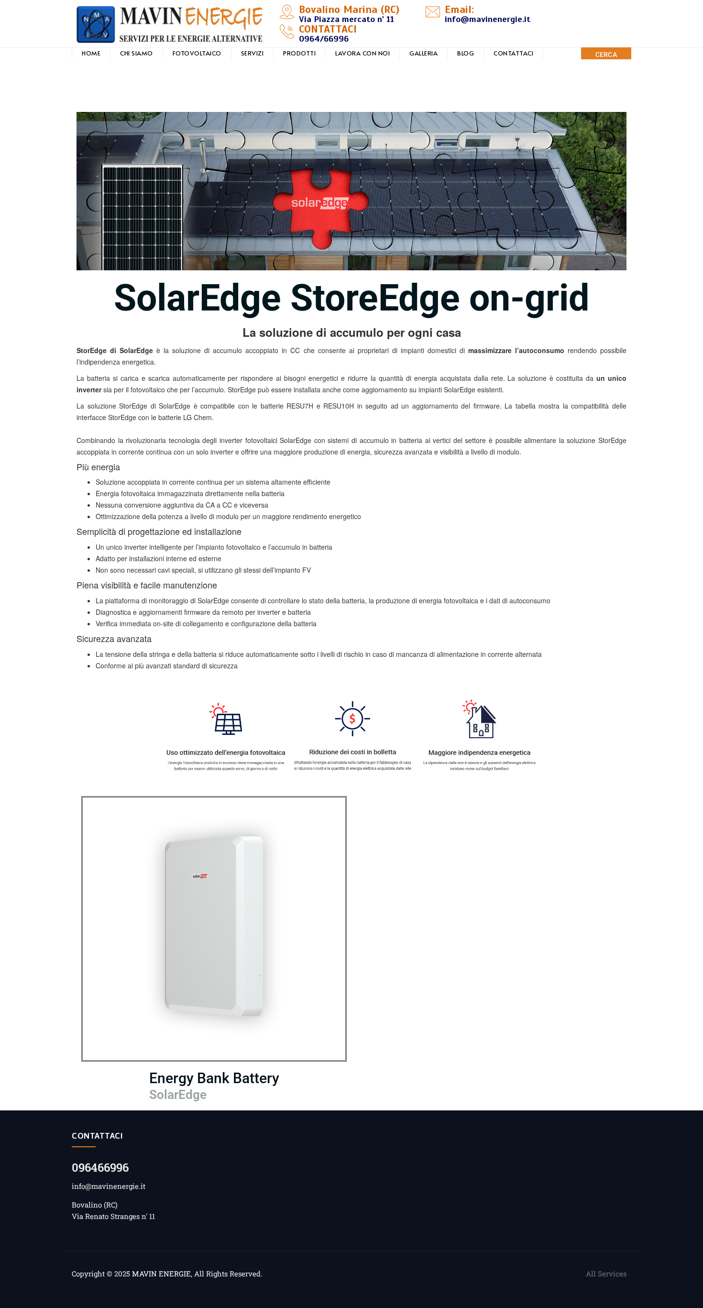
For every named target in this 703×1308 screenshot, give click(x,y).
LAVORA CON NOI (362, 53)
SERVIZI (252, 53)
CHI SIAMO (136, 53)
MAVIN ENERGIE (161, 1273)
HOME (91, 53)
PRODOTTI (299, 53)
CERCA (606, 54)
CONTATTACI (513, 53)
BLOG (465, 53)
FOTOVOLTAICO (197, 53)
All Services (606, 1273)
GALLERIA (423, 53)
